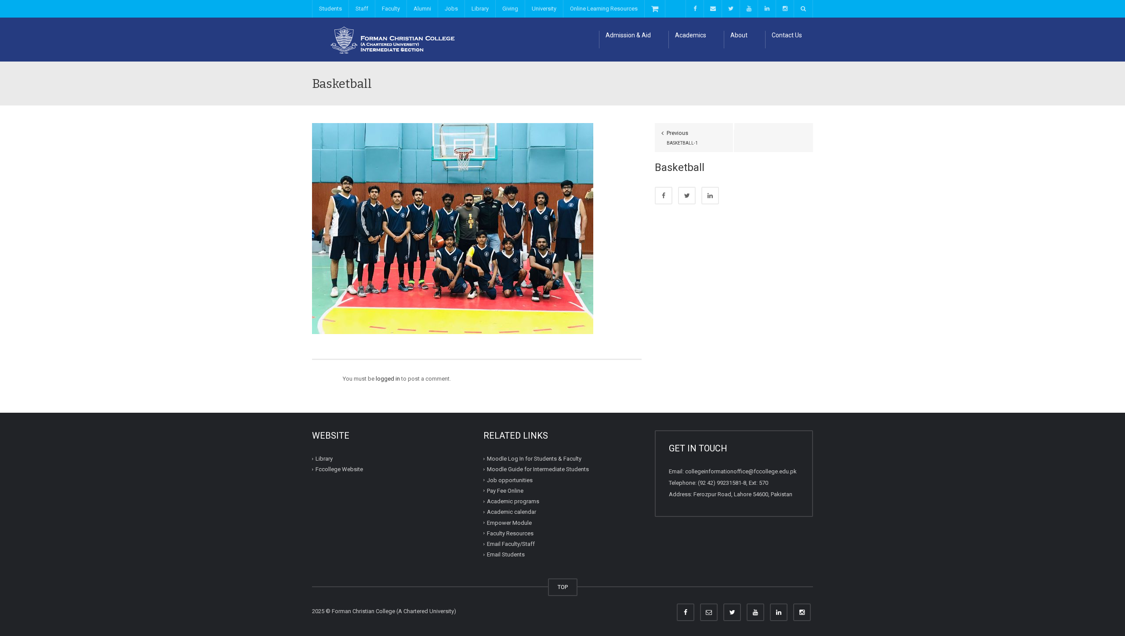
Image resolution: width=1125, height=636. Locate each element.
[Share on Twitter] (687, 195)
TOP (563, 587)
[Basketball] (452, 228)
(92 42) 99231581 (719, 483)
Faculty (391, 8)
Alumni (422, 8)
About (739, 35)
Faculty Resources (510, 533)
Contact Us (787, 35)
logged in (388, 378)
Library (480, 8)
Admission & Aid (628, 35)
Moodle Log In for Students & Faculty (534, 458)
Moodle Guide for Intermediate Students (538, 469)
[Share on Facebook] (663, 195)
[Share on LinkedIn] (710, 195)
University (544, 8)
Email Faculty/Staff (511, 544)
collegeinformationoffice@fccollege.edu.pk (741, 471)
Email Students (506, 554)
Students (330, 8)
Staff (362, 8)
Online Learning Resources (604, 8)
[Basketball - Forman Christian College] (389, 39)
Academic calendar (511, 512)
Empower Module (509, 522)
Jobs (451, 8)
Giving (510, 8)
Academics (690, 35)
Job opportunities (510, 479)
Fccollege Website (339, 469)
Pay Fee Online (505, 490)
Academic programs (513, 501)
